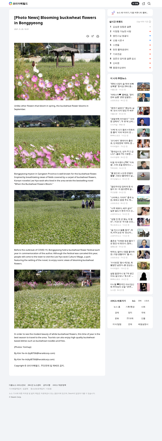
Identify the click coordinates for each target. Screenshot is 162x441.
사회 (143, 306)
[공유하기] (143, 3)
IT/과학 (130, 318)
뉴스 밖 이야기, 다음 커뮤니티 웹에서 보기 (135, 12)
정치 (130, 312)
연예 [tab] (139, 300)
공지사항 (46, 385)
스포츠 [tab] (146, 300)
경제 (117, 312)
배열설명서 (143, 324)
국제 (143, 312)
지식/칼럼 (117, 324)
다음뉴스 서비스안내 (17, 385)
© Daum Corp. (15, 397)
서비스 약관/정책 (59, 385)
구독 (136, 3)
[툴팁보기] (150, 22)
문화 (117, 318)
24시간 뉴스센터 (34, 385)
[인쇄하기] (97, 36)
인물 (143, 318)
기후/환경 (130, 306)
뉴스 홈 (117, 306)
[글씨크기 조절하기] (92, 36)
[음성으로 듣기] (87, 36)
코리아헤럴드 (20, 3)
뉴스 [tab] (133, 300)
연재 (130, 324)
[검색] (150, 3)
